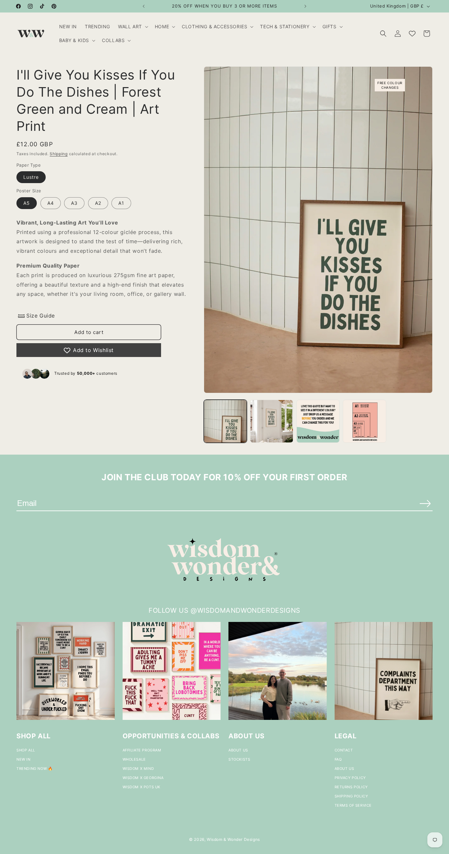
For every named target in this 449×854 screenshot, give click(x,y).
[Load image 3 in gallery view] (318, 421)
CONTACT (344, 750)
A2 (98, 203)
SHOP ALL (25, 750)
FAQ (338, 759)
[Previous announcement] (143, 6)
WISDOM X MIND (138, 768)
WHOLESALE (134, 759)
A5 (26, 203)
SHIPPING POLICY (351, 796)
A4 (50, 203)
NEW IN (23, 759)
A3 (74, 203)
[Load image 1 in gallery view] (225, 421)
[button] (132, 27)
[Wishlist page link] (412, 33)
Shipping (59, 153)
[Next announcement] (305, 6)
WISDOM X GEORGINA (143, 777)
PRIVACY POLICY (350, 777)
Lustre (31, 177)
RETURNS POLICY (351, 787)
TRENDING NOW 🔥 (34, 768)
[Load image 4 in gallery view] (364, 421)
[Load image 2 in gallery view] (271, 421)
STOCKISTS (239, 759)
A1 (121, 203)
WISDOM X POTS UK (142, 787)
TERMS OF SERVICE (353, 805)
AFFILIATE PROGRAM (142, 750)
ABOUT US (238, 750)
